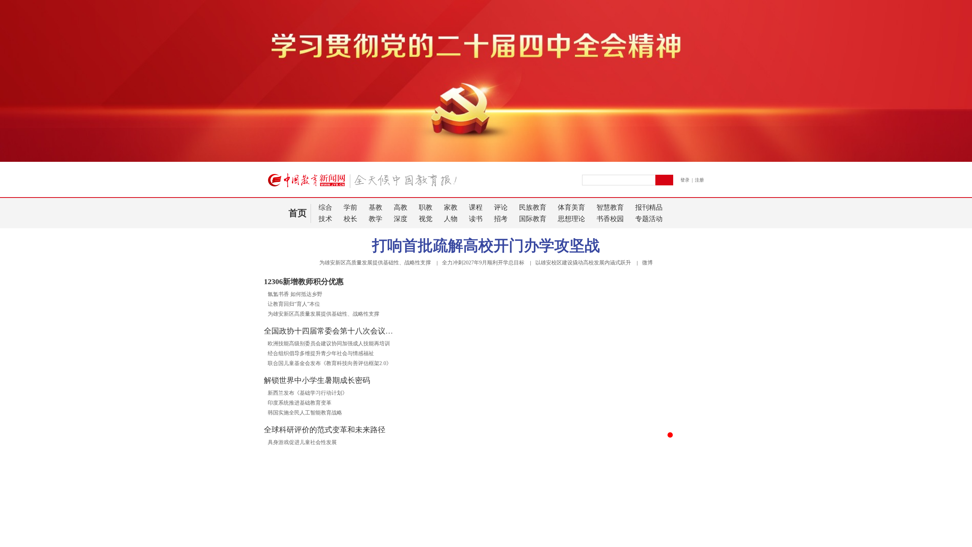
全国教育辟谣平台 (601, 541)
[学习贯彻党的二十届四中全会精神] (486, 160)
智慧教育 (610, 207)
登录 (685, 180)
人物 (451, 219)
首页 (298, 213)
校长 (350, 219)
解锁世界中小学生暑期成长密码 (317, 380)
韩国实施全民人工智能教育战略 (305, 413)
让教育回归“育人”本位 (294, 304)
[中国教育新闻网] (365, 183)
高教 (400, 207)
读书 (476, 219)
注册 (699, 180)
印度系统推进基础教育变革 (299, 403)
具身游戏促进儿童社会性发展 (302, 442)
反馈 (953, 451)
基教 (375, 207)
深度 (400, 219)
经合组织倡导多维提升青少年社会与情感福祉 (321, 353)
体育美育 (571, 207)
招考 (501, 219)
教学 (375, 219)
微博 (647, 263)
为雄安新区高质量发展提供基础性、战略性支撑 (375, 263)
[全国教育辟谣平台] (638, 528)
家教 (451, 207)
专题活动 (649, 219)
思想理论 (571, 219)
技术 (325, 219)
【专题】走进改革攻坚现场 (307, 541)
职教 (425, 207)
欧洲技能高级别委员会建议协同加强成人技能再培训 (329, 343)
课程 (476, 207)
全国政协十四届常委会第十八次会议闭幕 (330, 331)
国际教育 (532, 219)
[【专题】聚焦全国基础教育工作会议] (486, 528)
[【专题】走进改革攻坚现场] (333, 528)
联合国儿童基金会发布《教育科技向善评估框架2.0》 (329, 363)
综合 (325, 207)
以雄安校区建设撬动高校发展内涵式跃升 (583, 263)
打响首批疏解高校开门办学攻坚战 (486, 245)
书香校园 (610, 219)
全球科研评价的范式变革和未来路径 (324, 429)
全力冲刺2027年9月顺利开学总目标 (483, 263)
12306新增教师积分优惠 (304, 281)
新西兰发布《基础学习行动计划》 (307, 393)
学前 (350, 207)
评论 (501, 207)
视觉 (425, 219)
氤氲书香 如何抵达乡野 (295, 294)
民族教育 (532, 207)
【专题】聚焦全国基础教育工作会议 (472, 541)
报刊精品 (649, 207)
